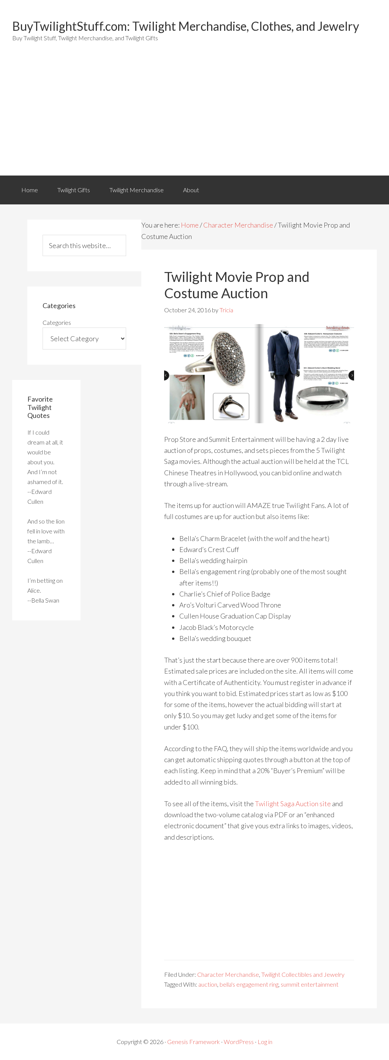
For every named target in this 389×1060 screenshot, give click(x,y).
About (191, 189)
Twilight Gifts (73, 189)
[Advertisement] (194, 118)
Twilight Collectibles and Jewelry (303, 974)
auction (207, 984)
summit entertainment (309, 984)
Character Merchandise (238, 225)
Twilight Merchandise (136, 189)
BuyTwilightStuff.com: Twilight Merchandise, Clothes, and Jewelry (185, 26)
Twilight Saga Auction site (293, 803)
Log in (265, 1041)
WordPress (239, 1041)
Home (29, 189)
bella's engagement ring (249, 984)
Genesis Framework (193, 1041)
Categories (57, 322)
